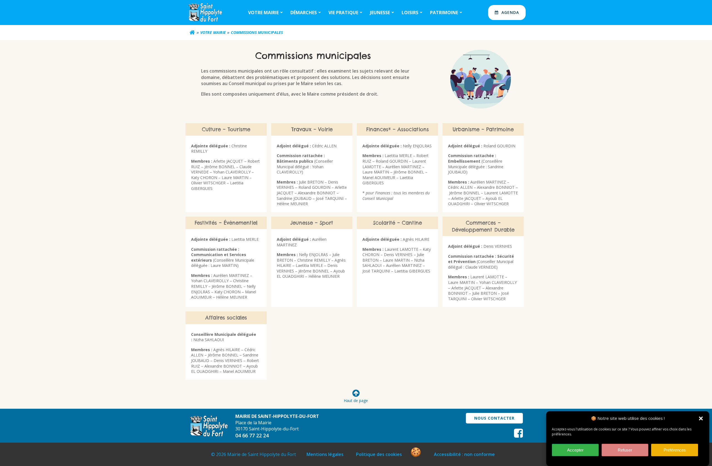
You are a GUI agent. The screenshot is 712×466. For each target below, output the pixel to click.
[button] (701, 418)
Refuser (625, 450)
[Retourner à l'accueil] (192, 32)
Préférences (675, 450)
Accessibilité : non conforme (464, 454)
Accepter (575, 450)
